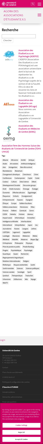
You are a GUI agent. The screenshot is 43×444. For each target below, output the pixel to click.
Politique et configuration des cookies (16, 382)
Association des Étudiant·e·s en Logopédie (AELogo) (28, 103)
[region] (21, 423)
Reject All (21, 432)
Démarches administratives (12, 397)
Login (2, 340)
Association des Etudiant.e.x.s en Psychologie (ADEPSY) (28, 53)
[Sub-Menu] (39, 15)
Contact (5, 367)
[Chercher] (33, 4)
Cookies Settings (21, 425)
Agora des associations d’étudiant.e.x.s (15, 15)
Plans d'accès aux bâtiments (12, 372)
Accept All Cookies (21, 439)
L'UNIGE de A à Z (8, 377)
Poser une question (9, 402)
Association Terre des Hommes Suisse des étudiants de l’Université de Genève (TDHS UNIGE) (21, 148)
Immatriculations (8, 392)
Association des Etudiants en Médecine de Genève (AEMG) (29, 128)
